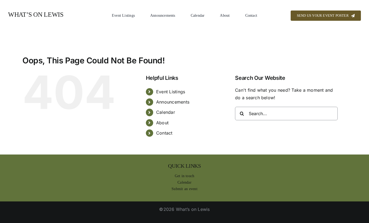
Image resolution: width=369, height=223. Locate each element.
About (162, 122)
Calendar (165, 112)
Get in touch (184, 176)
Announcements (172, 102)
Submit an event (184, 189)
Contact (164, 133)
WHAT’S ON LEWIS (35, 14)
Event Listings (170, 91)
